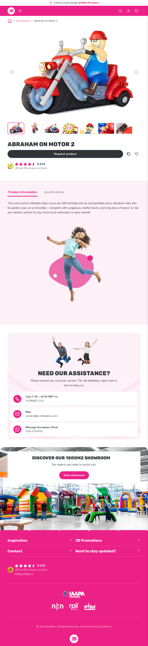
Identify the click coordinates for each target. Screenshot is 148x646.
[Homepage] (11, 10)
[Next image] (136, 72)
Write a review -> (24, 573)
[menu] (20, 11)
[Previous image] (12, 72)
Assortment (23, 20)
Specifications (54, 192)
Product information (22, 192)
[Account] (128, 11)
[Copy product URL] (128, 154)
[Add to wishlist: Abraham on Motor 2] (136, 154)
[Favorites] (136, 11)
